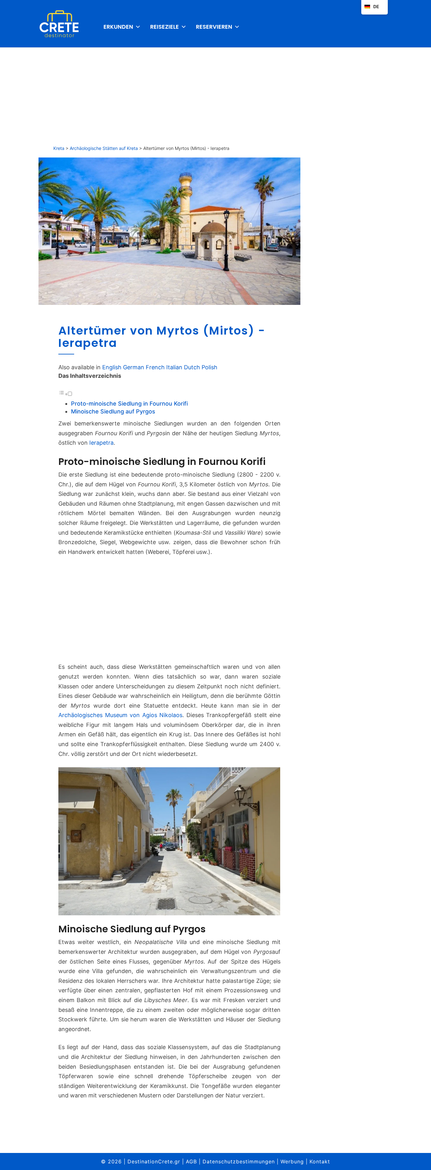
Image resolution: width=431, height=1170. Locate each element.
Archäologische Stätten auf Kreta (104, 148)
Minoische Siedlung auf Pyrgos (113, 411)
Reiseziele (164, 27)
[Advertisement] (215, 94)
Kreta (58, 148)
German (133, 367)
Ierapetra (101, 442)
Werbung (292, 1161)
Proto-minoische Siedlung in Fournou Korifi (129, 403)
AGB (191, 1161)
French (155, 367)
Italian (174, 367)
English (111, 367)
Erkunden (118, 27)
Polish (209, 367)
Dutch (192, 367)
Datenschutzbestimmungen (239, 1161)
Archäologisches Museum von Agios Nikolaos (120, 715)
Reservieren (214, 27)
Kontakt (320, 1161)
